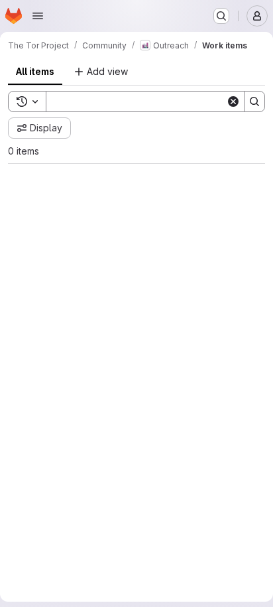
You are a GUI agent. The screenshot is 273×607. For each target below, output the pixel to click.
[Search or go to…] (221, 16)
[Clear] (223, 128)
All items (35, 71)
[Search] (244, 128)
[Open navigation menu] (37, 16)
